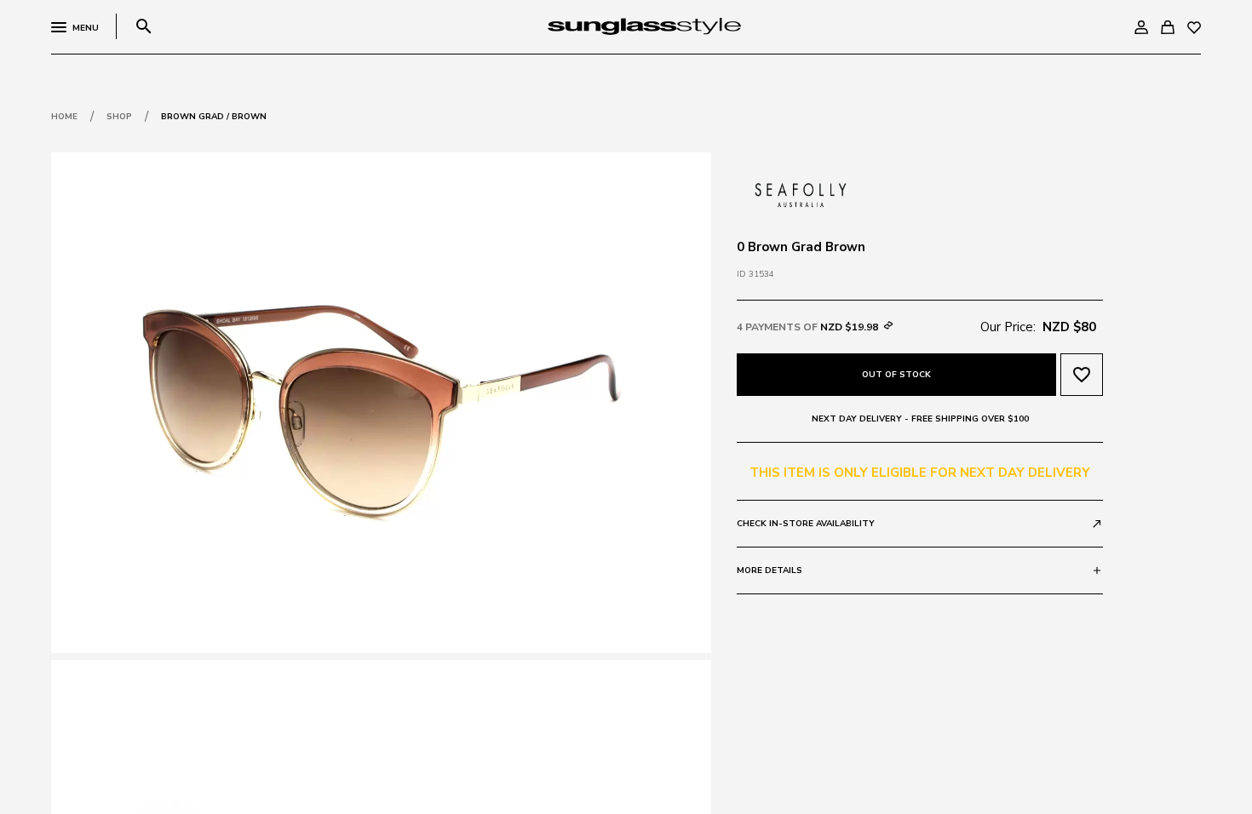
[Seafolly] (800, 193)
